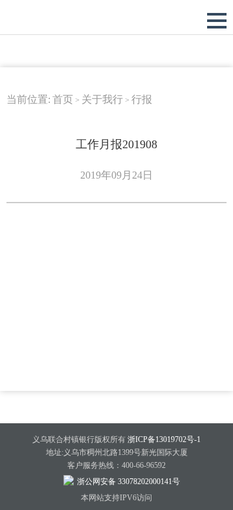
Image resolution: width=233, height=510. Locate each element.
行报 (141, 99)
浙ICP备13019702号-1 (164, 439)
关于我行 (102, 99)
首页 (62, 99)
